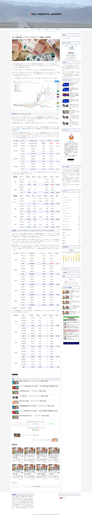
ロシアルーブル (15, 374)
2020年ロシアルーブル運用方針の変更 (21, 128)
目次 (70, 279)
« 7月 (63, 265)
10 (63, 257)
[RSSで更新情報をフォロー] (72, 161)
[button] (79, 38)
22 (76, 259)
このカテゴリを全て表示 (71, 340)
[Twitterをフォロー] (69, 161)
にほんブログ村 (71, 49)
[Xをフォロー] (33, 430)
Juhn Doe (71, 141)
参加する (78, 341)
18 (66, 259)
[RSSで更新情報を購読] (38, 430)
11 (66, 257)
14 (73, 257)
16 (78, 257)
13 (71, 257)
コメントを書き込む (36, 486)
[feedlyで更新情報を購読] (71, 161)
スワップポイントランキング (71, 54)
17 (63, 259)
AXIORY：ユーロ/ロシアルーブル (71, 281)
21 (73, 259)
